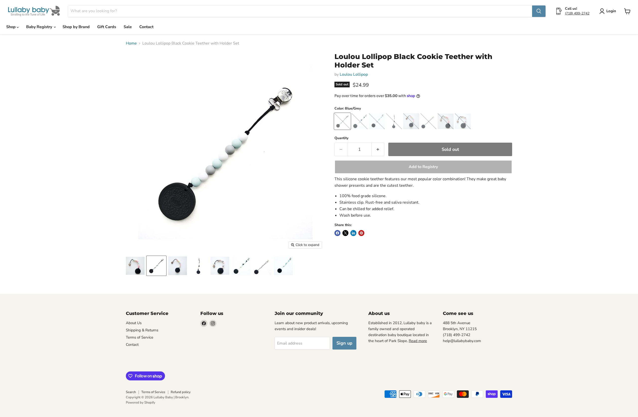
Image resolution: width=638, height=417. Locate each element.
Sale (128, 27)
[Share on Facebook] (337, 233)
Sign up (344, 343)
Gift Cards (106, 27)
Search (131, 392)
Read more (418, 340)
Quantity (341, 138)
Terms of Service (139, 337)
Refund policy (181, 392)
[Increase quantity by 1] (378, 149)
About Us (134, 322)
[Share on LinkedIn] (353, 233)
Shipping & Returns (142, 330)
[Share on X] (345, 233)
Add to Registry (423, 167)
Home (131, 43)
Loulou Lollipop (354, 74)
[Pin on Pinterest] (361, 233)
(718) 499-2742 (577, 13)
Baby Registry (39, 27)
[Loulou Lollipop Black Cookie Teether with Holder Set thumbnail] (135, 266)
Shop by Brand (76, 27)
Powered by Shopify (140, 402)
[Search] (539, 11)
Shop (11, 27)
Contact (146, 27)
